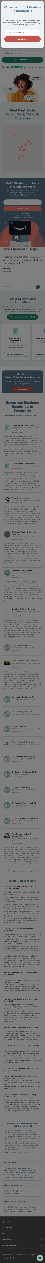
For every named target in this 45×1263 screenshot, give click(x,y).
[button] (22, 39)
